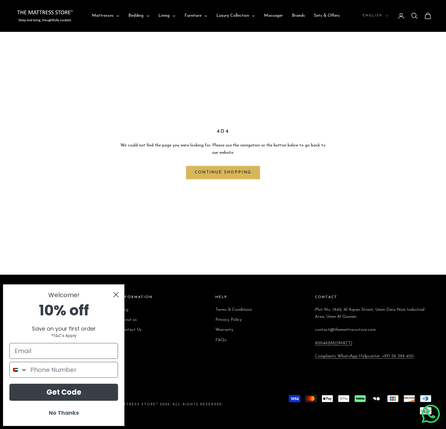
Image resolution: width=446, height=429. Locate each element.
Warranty (224, 330)
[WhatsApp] (431, 414)
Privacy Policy (228, 319)
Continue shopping (223, 172)
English (372, 15)
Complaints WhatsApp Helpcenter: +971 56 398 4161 (364, 356)
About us (128, 319)
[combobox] (18, 369)
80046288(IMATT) (333, 343)
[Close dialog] (116, 294)
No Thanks (64, 413)
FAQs (221, 340)
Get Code (63, 392)
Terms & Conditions (233, 309)
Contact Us (131, 330)
